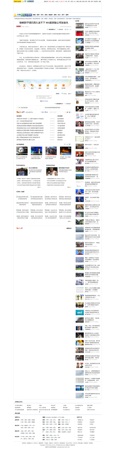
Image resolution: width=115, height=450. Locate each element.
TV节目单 (80, 437)
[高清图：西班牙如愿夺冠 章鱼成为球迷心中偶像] (22, 211)
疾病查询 (80, 429)
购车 (47, 424)
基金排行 (92, 420)
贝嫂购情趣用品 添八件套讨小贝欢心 (56, 178)
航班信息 (60, 139)
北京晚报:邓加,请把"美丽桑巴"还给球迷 (27, 135)
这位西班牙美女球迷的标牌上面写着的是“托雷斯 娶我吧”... (35, 171)
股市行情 (80, 427)
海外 (33, 431)
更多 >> (39, 187)
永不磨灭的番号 (18, 405)
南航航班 (60, 130)
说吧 (56, 439)
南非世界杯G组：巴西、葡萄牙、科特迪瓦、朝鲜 (44, 18)
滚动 (33, 438)
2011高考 (77, 409)
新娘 (51, 427)
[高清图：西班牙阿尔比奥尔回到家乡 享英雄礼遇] (51, 198)
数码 (47, 432)
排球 (27, 436)
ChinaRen (48, 417)
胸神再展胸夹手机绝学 (64, 168)
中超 (22, 425)
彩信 (59, 437)
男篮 (26, 422)
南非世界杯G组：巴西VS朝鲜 (64, 18)
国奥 (26, 427)
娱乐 (57, 1)
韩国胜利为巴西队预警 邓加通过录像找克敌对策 (30, 130)
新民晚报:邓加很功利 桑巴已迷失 (26, 139)
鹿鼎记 (48, 437)
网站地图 (80, 443)
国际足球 (17, 431)
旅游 (44, 429)
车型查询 (92, 435)
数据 (34, 433)
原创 (66, 429)
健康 (51, 429)
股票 (47, 422)
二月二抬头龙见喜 (23, 107)
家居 (72, 1)
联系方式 (56, 443)
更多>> (69, 221)
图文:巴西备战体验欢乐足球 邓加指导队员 (28, 137)
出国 (63, 427)
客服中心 (51, 443)
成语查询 (80, 424)
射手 (63, 14)
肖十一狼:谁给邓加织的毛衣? (25, 121)
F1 (21, 438)
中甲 (30, 425)
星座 (54, 427)
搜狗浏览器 (80, 435)
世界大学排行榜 (91, 409)
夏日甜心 (29, 405)
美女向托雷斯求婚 (33, 168)
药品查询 (92, 422)
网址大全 (80, 432)
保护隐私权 (62, 443)
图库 (38, 14)
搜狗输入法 (80, 420)
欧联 (30, 433)
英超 (22, 431)
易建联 (33, 422)
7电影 (40, 405)
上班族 (64, 405)
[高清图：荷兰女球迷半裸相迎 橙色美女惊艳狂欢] (37, 211)
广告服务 (46, 443)
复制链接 (61, 29)
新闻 (50, 1)
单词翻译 (92, 432)
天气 (47, 429)
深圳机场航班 (61, 128)
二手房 (55, 424)
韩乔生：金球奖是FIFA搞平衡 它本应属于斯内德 (28, 183)
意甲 (26, 431)
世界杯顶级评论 (20, 165)
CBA (22, 422)
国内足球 (17, 425)
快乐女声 (53, 405)
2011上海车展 (42, 407)
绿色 (70, 429)
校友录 (69, 432)
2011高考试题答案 (19, 409)
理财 (51, 422)
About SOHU (69, 443)
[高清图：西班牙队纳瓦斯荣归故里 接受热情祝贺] (65, 198)
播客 (80, 1)
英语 (70, 427)
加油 (32, 88)
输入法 (48, 439)
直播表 (33, 420)
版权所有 (73, 445)
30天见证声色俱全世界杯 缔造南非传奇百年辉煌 (28, 185)
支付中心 (36, 443)
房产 (69, 1)
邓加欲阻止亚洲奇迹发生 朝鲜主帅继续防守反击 (30, 132)
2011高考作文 (66, 409)
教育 (59, 427)
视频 (78, 1)
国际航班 (60, 137)
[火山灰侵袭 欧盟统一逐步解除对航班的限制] (36, 151)
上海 (54, 435)
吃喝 (54, 429)
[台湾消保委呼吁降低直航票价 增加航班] (51, 151)
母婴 (47, 427)
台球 (34, 436)
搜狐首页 (46, 1)
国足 (22, 427)
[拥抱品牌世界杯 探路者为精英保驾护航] (22, 198)
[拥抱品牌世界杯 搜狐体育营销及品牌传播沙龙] (37, 198)
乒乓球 (22, 436)
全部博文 (91, 443)
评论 (42, 14)
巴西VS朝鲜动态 (77, 18)
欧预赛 (22, 433)
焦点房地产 (54, 417)
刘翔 (29, 438)
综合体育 (17, 436)
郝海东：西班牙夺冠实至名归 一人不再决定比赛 (28, 180)
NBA (22, 420)
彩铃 (56, 437)
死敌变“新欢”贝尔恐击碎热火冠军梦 (55, 185)
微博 (83, 1)
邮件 (86, 1)
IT (63, 1)
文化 (59, 429)
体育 (53, 1)
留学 (66, 427)
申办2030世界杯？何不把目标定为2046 (56, 180)
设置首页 (24, 443)
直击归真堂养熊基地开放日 (52, 107)
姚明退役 (29, 407)
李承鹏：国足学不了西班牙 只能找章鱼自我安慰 (28, 178)
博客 (89, 1)
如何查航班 (61, 118)
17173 (59, 417)
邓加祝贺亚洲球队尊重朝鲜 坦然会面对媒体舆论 (30, 125)
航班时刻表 (61, 121)
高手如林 (65, 407)
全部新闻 (85, 443)
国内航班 (60, 132)
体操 (30, 436)
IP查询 (91, 424)
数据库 (51, 14)
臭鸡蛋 (63, 88)
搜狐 (44, 417)
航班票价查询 (61, 135)
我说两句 (96, 1)
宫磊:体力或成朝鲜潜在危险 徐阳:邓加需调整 (29, 123)
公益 (51, 420)
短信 (52, 437)
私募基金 (53, 407)
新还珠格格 (17, 407)
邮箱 (51, 435)
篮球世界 (17, 420)
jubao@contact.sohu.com (63, 447)
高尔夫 (25, 438)
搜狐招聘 (41, 443)
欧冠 (27, 433)
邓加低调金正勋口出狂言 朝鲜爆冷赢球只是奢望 (30, 128)
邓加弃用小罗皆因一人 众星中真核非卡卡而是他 (30, 118)
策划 (46, 14)
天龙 (44, 437)
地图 (52, 439)
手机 (51, 432)
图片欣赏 (92, 429)
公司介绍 (75, 443)
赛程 (55, 14)
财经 (62, 1)
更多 (69, 93)
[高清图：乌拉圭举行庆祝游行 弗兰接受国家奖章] (51, 211)
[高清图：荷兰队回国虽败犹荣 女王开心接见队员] (65, 211)
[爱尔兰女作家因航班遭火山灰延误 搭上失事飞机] (21, 151)
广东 (58, 435)
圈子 (47, 435)
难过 (48, 88)
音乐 (66, 422)
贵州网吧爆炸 (54, 409)
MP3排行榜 (93, 427)
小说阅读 (92, 439)
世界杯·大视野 (20, 191)
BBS (92, 1)
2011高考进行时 (79, 405)
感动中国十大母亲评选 (32, 409)
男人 (54, 432)
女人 (75, 1)
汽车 (66, 1)
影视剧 (67, 424)
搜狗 (100, 1)
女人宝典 (92, 437)
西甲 (29, 431)
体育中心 (17, 417)
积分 (59, 14)
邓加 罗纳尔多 (61, 123)
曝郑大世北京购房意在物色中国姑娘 (56, 183)
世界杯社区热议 (50, 165)
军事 (47, 420)
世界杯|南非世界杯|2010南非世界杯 (23, 18)
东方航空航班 (61, 125)
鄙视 (55, 88)
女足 (33, 427)
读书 (63, 429)
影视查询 (80, 422)
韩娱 (63, 422)
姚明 (29, 422)
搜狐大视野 (90, 405)
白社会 (65, 93)
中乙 (34, 425)
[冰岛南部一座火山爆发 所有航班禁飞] (65, 151)
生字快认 (80, 439)
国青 (29, 427)
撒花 (40, 88)
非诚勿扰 (77, 407)
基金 (54, 422)
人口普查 (89, 407)
